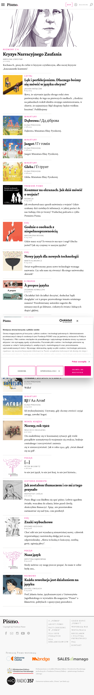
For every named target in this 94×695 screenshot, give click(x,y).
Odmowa (22, 371)
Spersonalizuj (49, 371)
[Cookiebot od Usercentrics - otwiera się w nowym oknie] (61, 321)
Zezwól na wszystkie (77, 370)
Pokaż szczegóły (79, 362)
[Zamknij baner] (83, 321)
